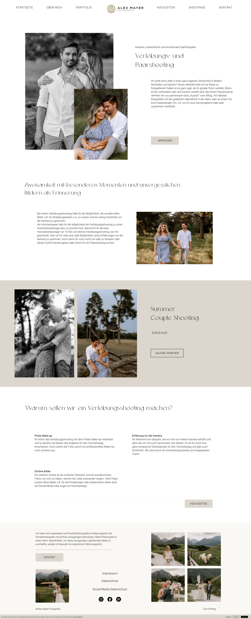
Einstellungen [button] (228, 617)
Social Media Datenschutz (110, 589)
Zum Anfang (209, 609)
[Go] (219, 607)
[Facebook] (109, 599)
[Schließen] (249, 617)
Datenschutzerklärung (77, 617)
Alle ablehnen (236, 617)
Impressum (110, 573)
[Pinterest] (118, 599)
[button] (197, 7)
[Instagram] (101, 599)
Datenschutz (109, 581)
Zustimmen (244, 617)
